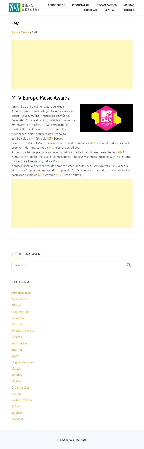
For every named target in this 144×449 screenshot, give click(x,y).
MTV (50, 138)
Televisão (17, 419)
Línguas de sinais (22, 362)
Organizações (107, 5)
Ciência (109, 10)
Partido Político (21, 400)
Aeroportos (56, 5)
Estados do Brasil (22, 331)
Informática (81, 5)
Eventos (16, 337)
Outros (16, 394)
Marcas (129, 5)
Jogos (15, 356)
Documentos (20, 312)
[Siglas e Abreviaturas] (24, 7)
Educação (90, 10)
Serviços (16, 413)
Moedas (16, 375)
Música (25, 32)
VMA (92, 143)
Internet (16, 350)
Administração (21, 293)
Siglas (14, 32)
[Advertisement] (72, 64)
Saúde (15, 406)
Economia (127, 10)
